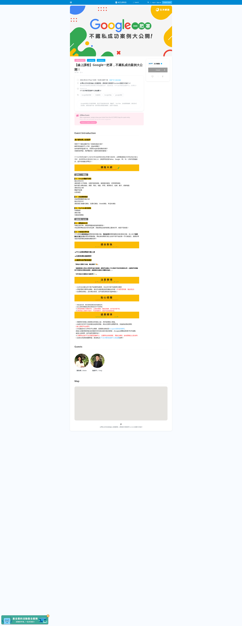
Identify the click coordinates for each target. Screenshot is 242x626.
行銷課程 (97, 95)
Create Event (167, 2)
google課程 (118, 95)
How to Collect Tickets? (88, 122)
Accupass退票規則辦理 (116, 329)
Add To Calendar (115, 80)
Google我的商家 (86, 95)
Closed (158, 70)
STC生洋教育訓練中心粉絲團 (89, 91)
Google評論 (107, 95)
